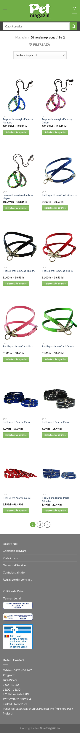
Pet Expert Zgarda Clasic (17, 422)
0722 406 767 (23, 670)
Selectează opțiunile (16, 132)
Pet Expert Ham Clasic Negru (19, 270)
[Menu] (5, 10)
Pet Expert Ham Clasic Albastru (59, 195)
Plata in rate (10, 558)
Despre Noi (10, 543)
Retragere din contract (17, 579)
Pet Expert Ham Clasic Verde (58, 346)
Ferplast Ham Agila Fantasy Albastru (18, 121)
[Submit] (73, 26)
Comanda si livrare (14, 550)
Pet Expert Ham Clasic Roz (18, 346)
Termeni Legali (12, 598)
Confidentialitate (14, 572)
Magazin (21, 37)
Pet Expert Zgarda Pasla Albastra (55, 499)
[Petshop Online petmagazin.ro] (40, 10)
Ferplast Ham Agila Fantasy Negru (18, 196)
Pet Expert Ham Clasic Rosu (57, 270)
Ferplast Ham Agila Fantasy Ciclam (57, 121)
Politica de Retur (13, 591)
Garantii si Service (14, 565)
